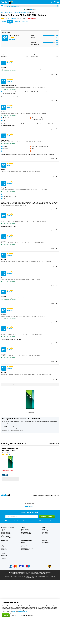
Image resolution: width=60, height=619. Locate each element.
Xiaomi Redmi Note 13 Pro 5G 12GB (21, 12)
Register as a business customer (48, 544)
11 (13, 384)
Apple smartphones (25, 529)
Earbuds (2, 546)
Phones (23, 527)
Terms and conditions (50, 576)
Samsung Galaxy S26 (5, 532)
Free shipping (32, 412)
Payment (23, 542)
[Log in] (51, 2)
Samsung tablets (45, 530)
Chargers (2, 545)
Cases (2, 542)
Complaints (34, 576)
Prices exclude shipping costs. (44, 572)
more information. (44, 573)
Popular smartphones (7, 527)
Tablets (44, 527)
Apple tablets (44, 529)
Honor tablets (45, 533)
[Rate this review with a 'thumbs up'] (52, 74)
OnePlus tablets (45, 535)
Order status (23, 544)
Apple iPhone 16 (4, 530)
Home (2, 12)
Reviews (32, 12)
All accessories (4, 551)
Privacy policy (3, 558)
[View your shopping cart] (57, 2)
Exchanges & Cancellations (27, 548)
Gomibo (3, 554)
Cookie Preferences (26, 576)
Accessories (4, 540)
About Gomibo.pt (8, 576)
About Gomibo (4, 555)
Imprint (19, 576)
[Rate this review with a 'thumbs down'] (56, 74)
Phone (6, 12)
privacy (13, 611)
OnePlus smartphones (26, 532)
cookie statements (22, 611)
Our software (3, 557)
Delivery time (24, 545)
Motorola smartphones (26, 533)
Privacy (15, 576)
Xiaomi (10, 12)
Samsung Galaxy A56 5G (6, 533)
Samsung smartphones (26, 530)
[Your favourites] (54, 2)
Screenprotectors (4, 544)
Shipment (23, 546)
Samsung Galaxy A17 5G (6, 537)
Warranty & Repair (25, 549)
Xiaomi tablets (45, 532)
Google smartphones (25, 535)
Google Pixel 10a (4, 535)
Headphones (3, 548)
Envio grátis (8, 482)
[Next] (58, 384)
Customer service (26, 540)
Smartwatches (4, 549)
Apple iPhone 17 (4, 529)
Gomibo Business (45, 542)
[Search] (57, 6)
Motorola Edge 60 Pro (5, 536)
